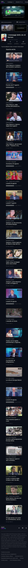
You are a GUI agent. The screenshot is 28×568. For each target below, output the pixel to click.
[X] (26, 528)
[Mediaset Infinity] (3, 2)
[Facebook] (19, 528)
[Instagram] (22, 528)
